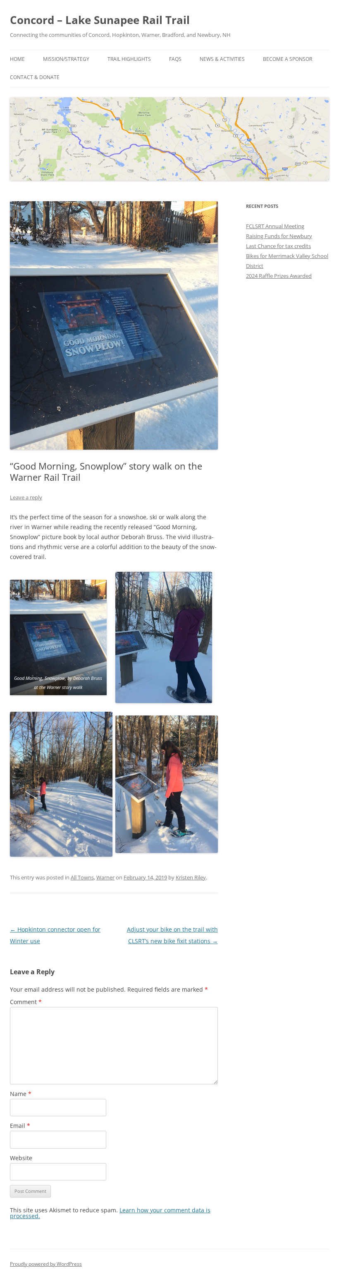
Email (20, 1126)
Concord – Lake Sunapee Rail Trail (100, 19)
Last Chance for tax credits (278, 246)
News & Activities (222, 59)
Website (21, 1158)
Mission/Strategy (66, 59)
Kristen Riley (191, 877)
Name (20, 1094)
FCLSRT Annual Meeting (275, 226)
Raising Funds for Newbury (279, 236)
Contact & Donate (35, 77)
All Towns (82, 877)
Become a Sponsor (287, 59)
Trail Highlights (129, 59)
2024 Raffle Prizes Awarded (279, 275)
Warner (105, 877)
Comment (26, 1002)
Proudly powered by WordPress (46, 1263)
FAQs (175, 59)
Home (17, 59)
